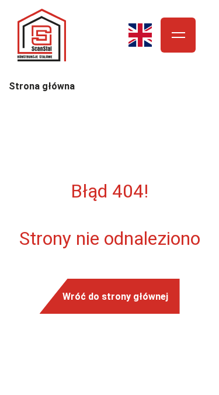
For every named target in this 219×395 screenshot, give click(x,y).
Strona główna (42, 86)
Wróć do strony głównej (115, 296)
